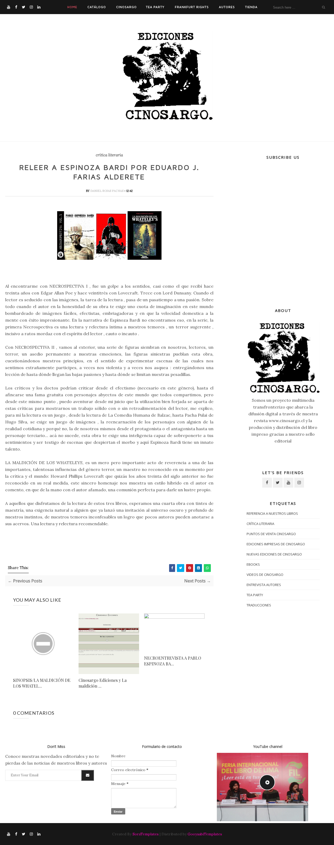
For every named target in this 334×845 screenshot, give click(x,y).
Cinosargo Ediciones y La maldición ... (103, 683)
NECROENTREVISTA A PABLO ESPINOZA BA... (172, 660)
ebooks (253, 564)
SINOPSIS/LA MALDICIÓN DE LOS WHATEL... (41, 683)
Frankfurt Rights (192, 7)
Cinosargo (126, 7)
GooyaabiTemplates (205, 834)
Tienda (251, 7)
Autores (227, 7)
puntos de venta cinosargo (271, 533)
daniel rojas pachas (107, 191)
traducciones (259, 605)
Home (72, 7)
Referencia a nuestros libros (272, 513)
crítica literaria (109, 155)
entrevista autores (264, 584)
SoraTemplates (146, 834)
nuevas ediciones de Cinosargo (274, 554)
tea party (255, 595)
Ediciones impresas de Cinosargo (276, 544)
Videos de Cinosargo (265, 574)
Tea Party (155, 7)
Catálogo (96, 7)
